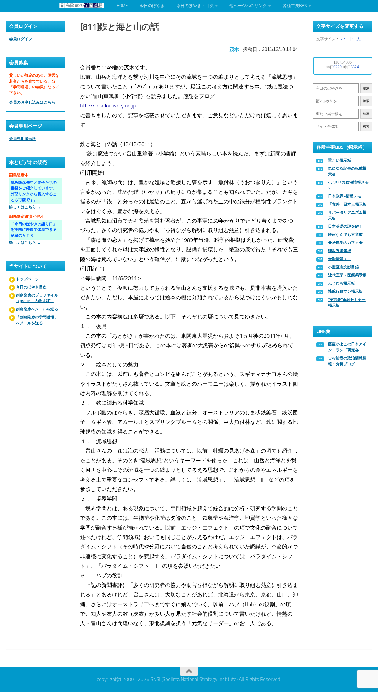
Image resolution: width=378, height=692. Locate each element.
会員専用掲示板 (22, 138)
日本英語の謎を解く (345, 226)
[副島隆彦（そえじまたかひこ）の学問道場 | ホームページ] (81, 5)
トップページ (27, 279)
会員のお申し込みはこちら (32, 102)
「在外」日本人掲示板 (347, 204)
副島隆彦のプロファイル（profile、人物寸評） (37, 298)
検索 (366, 88)
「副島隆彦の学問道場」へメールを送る (37, 320)
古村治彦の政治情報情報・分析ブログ (347, 361)
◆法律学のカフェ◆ (345, 242)
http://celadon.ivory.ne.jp (108, 105)
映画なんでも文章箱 (345, 234)
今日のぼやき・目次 (195, 5)
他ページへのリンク (248, 5)
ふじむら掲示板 (341, 283)
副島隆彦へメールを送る (37, 309)
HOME (122, 5)
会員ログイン (20, 39)
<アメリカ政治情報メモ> (348, 185)
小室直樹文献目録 (343, 267)
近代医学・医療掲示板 (347, 275)
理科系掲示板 (339, 251)
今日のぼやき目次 (31, 287)
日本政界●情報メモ (344, 196)
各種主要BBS (295, 5)
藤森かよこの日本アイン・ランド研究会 (347, 347)
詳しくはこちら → (25, 207)
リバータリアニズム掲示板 (347, 215)
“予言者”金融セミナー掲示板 (347, 302)
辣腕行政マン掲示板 (345, 291)
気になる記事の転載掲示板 (347, 171)
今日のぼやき (152, 5)
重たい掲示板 (339, 160)
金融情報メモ (339, 259)
